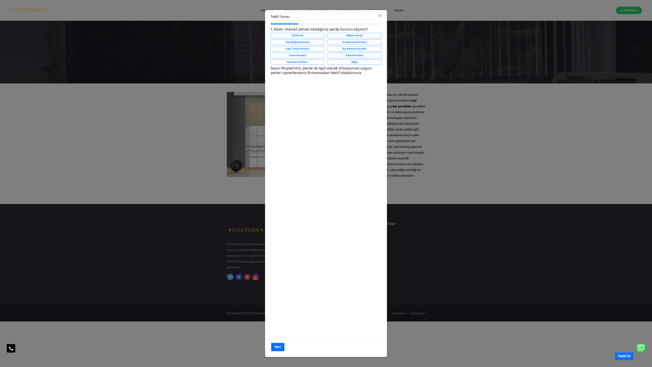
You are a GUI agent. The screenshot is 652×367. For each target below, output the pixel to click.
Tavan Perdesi (297, 55)
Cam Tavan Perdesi (297, 48)
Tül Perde (297, 35)
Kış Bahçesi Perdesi (355, 48)
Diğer (354, 62)
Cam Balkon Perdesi (297, 42)
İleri (278, 347)
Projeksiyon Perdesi (354, 42)
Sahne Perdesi (355, 55)
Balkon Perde (354, 35)
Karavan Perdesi (297, 62)
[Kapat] (380, 16)
